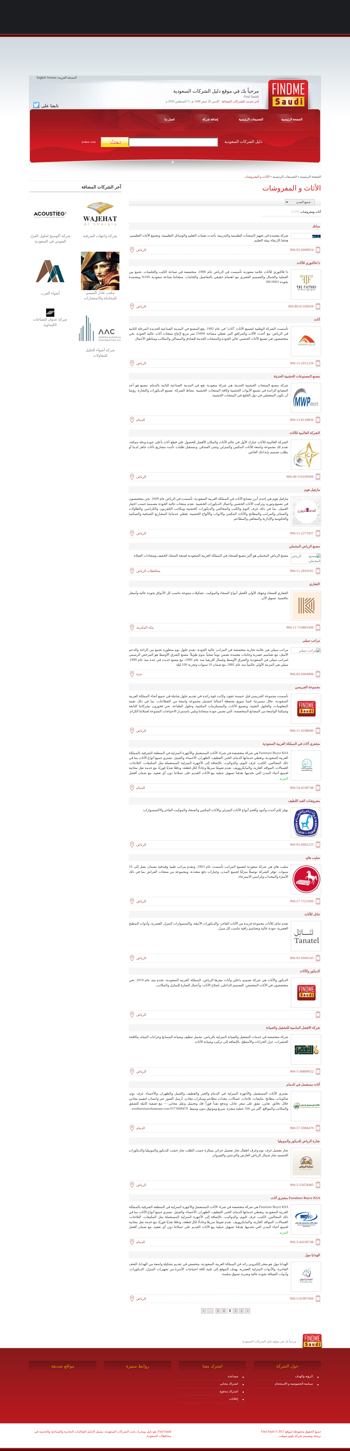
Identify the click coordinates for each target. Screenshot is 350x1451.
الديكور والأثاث (310, 971)
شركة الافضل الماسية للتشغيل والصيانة (293, 1028)
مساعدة (233, 1376)
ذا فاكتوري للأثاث (308, 263)
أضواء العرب (50, 293)
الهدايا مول (312, 1255)
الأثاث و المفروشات (257, 176)
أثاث (317, 319)
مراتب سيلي (311, 640)
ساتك (316, 226)
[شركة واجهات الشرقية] (100, 213)
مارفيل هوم (312, 490)
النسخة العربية (67, 77)
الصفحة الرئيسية (310, 176)
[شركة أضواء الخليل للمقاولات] (100, 328)
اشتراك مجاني (229, 1383)
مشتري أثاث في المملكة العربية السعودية (291, 744)
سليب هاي (313, 858)
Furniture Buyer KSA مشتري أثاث (295, 1198)
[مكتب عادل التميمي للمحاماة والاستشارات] (100, 270)
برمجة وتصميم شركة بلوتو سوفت (300, 1436)
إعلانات (233, 1399)
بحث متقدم (89, 141)
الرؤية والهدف (304, 1376)
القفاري (314, 584)
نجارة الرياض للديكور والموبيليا (299, 1141)
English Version (46, 77)
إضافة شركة (210, 119)
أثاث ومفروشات (306, 212)
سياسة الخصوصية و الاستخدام (294, 1383)
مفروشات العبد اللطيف (304, 801)
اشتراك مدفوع (229, 1391)
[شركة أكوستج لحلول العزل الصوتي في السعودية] (50, 213)
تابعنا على (49, 105)
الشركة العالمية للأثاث (305, 433)
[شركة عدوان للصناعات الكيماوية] (50, 312)
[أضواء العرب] (50, 271)
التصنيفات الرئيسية (251, 119)
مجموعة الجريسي (307, 687)
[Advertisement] (175, 40)
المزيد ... (282, 778)
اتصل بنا (169, 119)
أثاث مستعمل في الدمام (303, 1084)
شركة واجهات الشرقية (100, 236)
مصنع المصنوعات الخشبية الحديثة (297, 376)
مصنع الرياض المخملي (304, 546)
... (210, 1311)
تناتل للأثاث (312, 914)
